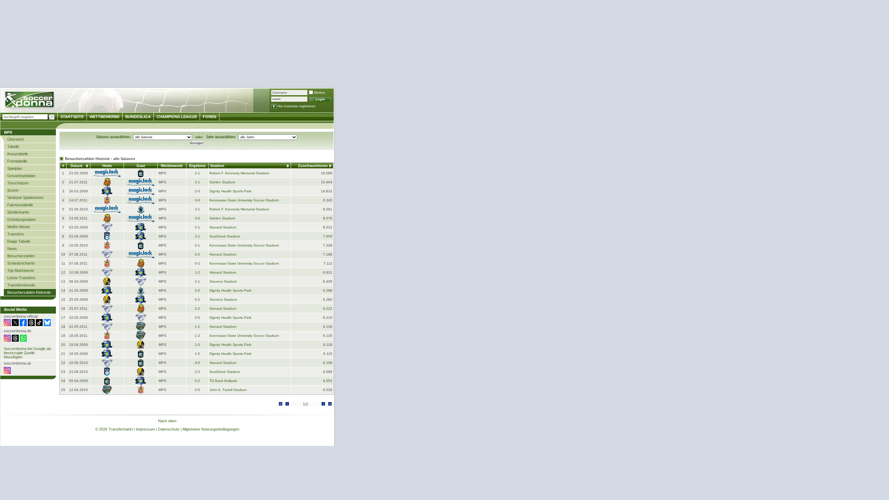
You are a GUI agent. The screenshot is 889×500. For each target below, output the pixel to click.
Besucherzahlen (21, 256)
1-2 (197, 272)
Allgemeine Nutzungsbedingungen (210, 429)
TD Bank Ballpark (223, 381)
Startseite (72, 117)
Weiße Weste (18, 227)
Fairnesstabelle (20, 205)
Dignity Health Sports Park (230, 191)
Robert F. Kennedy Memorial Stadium (239, 173)
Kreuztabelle (17, 154)
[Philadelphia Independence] (141, 330)
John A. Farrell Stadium (228, 390)
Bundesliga (138, 117)
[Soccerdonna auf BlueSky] (47, 325)
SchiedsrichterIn (21, 263)
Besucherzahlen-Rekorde (29, 292)
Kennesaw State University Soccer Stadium (244, 200)
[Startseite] (30, 101)
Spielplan (14, 168)
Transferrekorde (21, 285)
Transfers (15, 234)
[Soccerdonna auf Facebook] (23, 325)
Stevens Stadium (223, 281)
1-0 (197, 345)
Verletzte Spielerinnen (25, 197)
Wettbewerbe (104, 117)
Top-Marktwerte (20, 270)
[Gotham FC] (140, 176)
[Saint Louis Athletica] (140, 212)
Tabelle (13, 146)
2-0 (197, 191)
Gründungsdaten (21, 219)
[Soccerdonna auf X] (15, 325)
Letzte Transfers (21, 278)
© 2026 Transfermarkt (114, 429)
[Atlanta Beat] (107, 203)
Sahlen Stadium (222, 182)
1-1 (197, 326)
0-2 (197, 254)
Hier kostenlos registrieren (296, 106)
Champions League (177, 117)
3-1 (197, 182)
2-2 (197, 308)
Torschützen (17, 183)
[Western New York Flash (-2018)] (107, 185)
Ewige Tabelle (18, 241)
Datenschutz (169, 429)
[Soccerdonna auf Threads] (31, 325)
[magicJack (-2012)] (107, 176)
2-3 (197, 372)
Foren (209, 117)
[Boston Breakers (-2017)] (107, 230)
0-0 (197, 200)
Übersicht (15, 139)
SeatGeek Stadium (224, 236)
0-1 (197, 245)
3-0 (197, 218)
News (12, 249)
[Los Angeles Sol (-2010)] (107, 194)
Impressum (145, 429)
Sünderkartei (18, 212)
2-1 (197, 173)
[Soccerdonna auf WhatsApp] (23, 340)
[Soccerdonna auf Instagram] (7, 325)
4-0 (197, 363)
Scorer (13, 190)
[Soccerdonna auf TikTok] (39, 325)
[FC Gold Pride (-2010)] (107, 284)
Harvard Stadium (222, 227)
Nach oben (167, 421)
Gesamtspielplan (21, 176)
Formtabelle (17, 161)
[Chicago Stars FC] (107, 239)
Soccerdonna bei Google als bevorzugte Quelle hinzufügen (27, 353)
